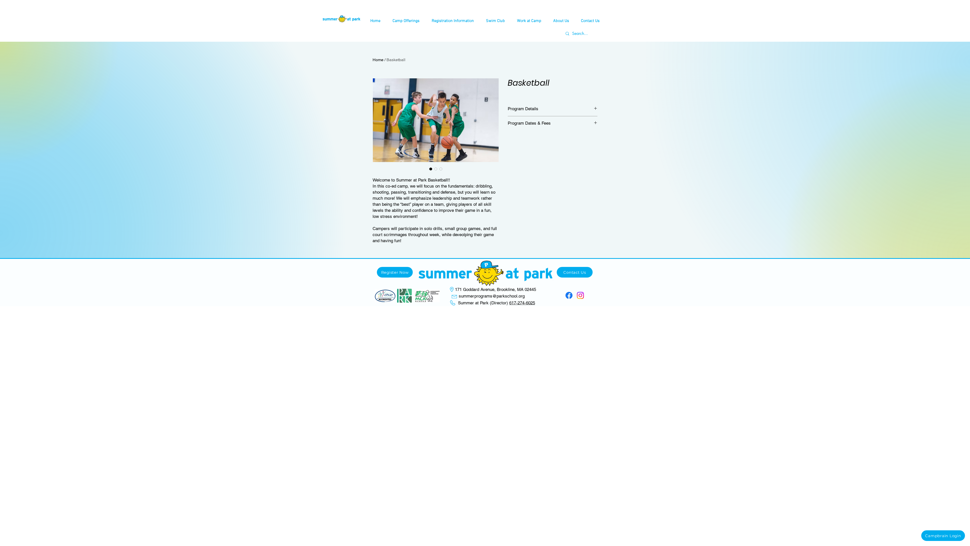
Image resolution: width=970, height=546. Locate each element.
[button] (406, 21)
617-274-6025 (522, 302)
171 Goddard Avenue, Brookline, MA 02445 (495, 289)
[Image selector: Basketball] (430, 168)
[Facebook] (569, 295)
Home (378, 59)
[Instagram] (580, 295)
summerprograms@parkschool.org (492, 296)
